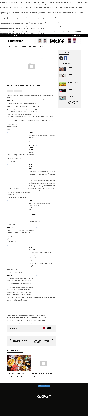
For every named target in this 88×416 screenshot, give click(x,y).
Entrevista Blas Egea (71, 90)
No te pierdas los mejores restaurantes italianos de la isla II (43, 375)
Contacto (42, 46)
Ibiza (10, 46)
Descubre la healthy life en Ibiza (20, 341)
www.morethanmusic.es (12, 269)
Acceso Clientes (12, 35)
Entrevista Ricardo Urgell (73, 68)
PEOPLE (16, 46)
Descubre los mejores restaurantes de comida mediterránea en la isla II (41, 341)
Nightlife (10, 307)
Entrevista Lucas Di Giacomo (71, 76)
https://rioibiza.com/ (11, 238)
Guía (34, 46)
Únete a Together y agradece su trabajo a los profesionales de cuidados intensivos (73, 100)
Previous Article (17, 338)
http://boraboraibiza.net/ (12, 194)
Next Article (46, 338)
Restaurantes (26, 46)
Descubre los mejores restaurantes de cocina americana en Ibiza (16, 375)
